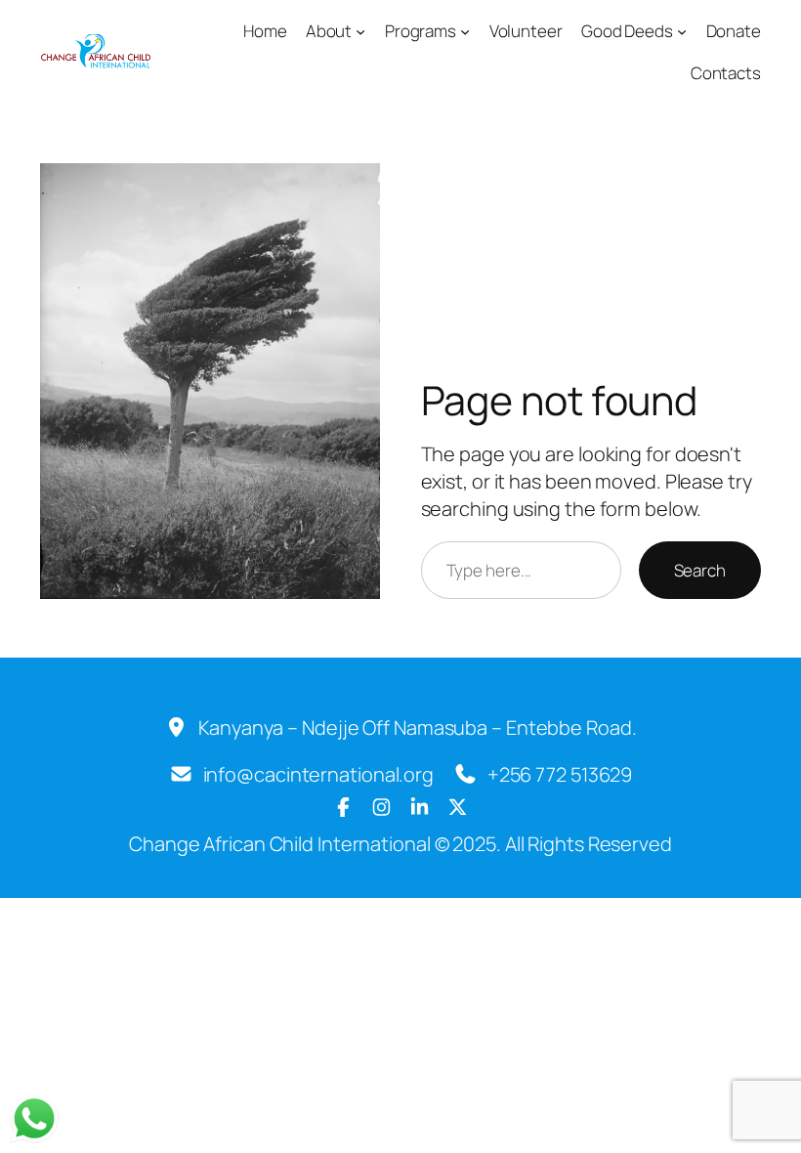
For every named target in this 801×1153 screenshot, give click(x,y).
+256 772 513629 (560, 774)
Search (700, 570)
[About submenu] (360, 31)
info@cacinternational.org (319, 774)
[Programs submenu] (465, 31)
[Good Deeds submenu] (682, 31)
